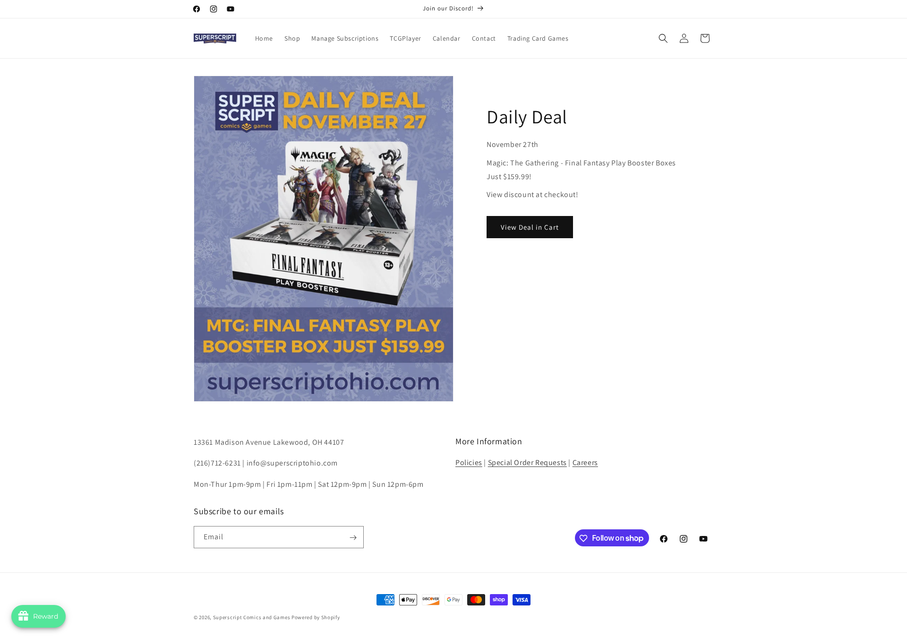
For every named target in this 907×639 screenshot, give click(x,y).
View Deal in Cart (530, 227)
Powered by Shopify (315, 617)
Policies (468, 462)
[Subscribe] (352, 538)
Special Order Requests (527, 462)
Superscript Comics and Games (252, 617)
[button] (663, 38)
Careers (585, 462)
